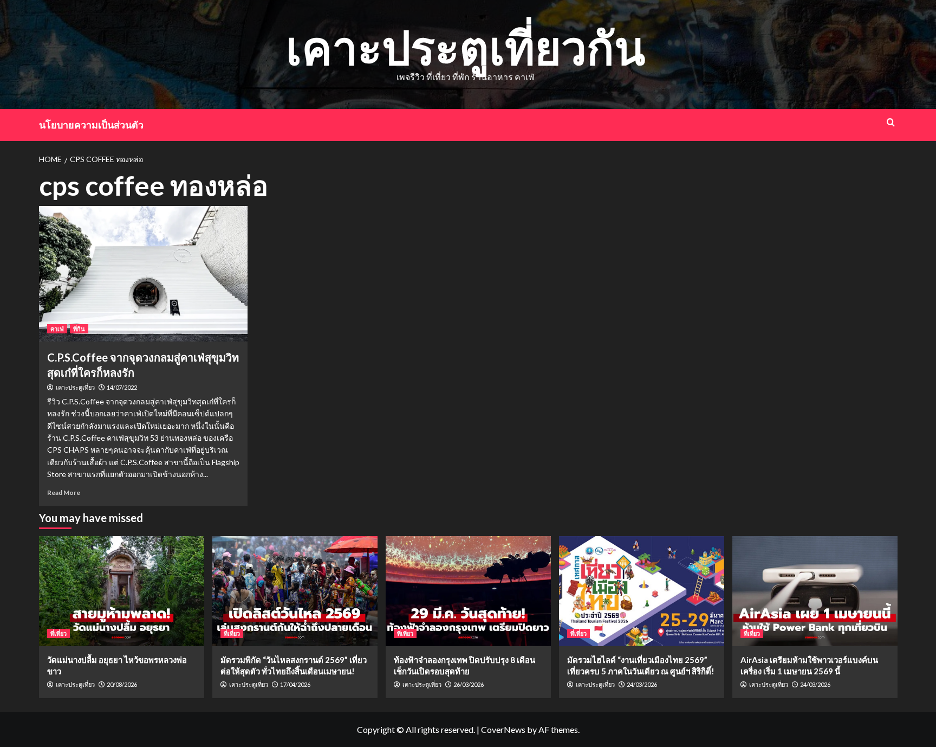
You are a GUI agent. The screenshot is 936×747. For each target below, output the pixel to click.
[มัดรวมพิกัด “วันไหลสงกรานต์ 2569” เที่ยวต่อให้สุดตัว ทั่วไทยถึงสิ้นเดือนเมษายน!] (295, 591)
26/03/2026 (468, 684)
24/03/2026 (642, 684)
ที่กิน (79, 328)
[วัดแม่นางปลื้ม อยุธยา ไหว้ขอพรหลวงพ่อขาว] (121, 591)
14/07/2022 (122, 387)
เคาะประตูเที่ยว (75, 387)
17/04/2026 (295, 684)
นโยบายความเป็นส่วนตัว (91, 125)
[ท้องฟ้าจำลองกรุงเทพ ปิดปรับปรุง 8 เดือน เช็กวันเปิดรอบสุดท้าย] (468, 591)
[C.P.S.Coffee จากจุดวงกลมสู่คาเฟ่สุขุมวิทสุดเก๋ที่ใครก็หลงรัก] (143, 274)
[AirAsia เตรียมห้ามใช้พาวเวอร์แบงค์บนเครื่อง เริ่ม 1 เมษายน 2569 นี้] (815, 591)
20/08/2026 (122, 684)
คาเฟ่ (57, 328)
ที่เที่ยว (58, 633)
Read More (63, 492)
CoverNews (503, 729)
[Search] (891, 122)
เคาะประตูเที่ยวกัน (465, 47)
